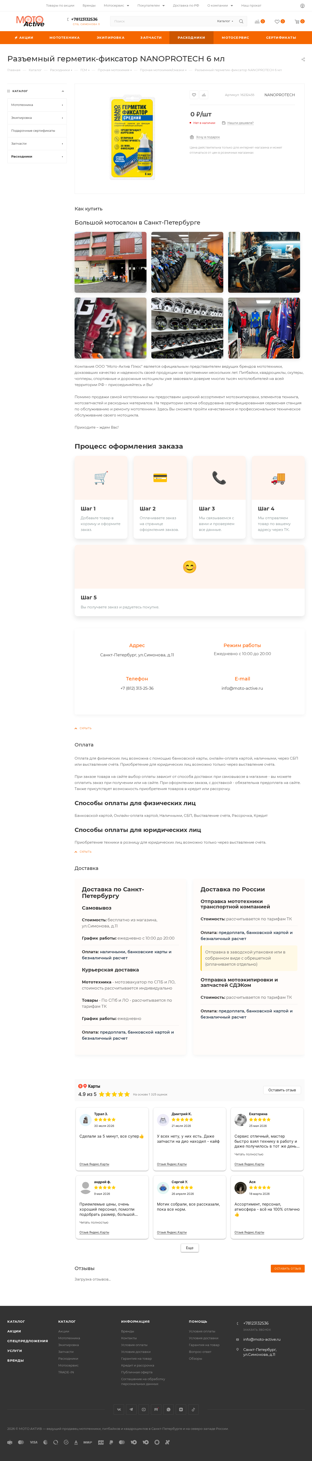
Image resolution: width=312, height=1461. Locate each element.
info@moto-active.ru (242, 688)
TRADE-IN (66, 1372)
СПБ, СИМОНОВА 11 (86, 24)
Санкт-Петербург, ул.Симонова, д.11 (137, 654)
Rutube (156, 1409)
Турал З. (101, 1114)
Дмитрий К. (182, 1114)
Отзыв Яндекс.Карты (94, 1164)
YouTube (143, 1409)
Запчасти (66, 1352)
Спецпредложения (27, 1341)
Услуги (14, 1351)
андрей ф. (102, 1182)
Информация (135, 1321)
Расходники (68, 1358)
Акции (14, 1331)
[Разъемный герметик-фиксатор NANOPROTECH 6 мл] (132, 138)
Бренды (15, 1360)
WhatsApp (168, 1409)
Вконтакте (119, 1409)
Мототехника (69, 1338)
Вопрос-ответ (200, 1352)
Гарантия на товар (136, 1358)
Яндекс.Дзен (181, 1409)
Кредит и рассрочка (137, 1365)
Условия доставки (136, 1352)
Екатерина (258, 1114)
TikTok (193, 1409)
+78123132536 (84, 19)
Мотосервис (68, 1365)
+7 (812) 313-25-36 (137, 688)
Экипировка (68, 1345)
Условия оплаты (134, 1345)
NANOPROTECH (279, 95)
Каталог (16, 1321)
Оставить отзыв (282, 1090)
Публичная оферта (137, 1372)
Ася (252, 1182)
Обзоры (195, 1358)
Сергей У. (180, 1182)
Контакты (129, 1338)
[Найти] (241, 21)
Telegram (131, 1409)
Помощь (198, 1321)
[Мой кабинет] (302, 6)
